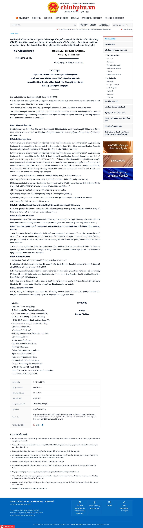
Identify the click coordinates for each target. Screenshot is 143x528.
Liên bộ (109, 71)
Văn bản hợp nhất (112, 101)
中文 (87, 12)
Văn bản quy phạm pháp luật (116, 50)
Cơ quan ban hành (113, 55)
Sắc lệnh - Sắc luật (113, 85)
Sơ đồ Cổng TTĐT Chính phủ (124, 508)
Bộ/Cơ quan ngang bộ (114, 68)
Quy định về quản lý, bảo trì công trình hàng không (29, 488)
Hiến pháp (110, 82)
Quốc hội (110, 59)
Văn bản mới (110, 44)
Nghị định (110, 91)
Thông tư (110, 97)
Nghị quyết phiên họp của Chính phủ (117, 119)
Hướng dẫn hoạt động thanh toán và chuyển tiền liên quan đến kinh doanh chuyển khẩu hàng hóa (46, 451)
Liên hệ (109, 505)
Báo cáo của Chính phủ (113, 126)
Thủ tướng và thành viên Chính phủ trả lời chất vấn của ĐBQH (117, 133)
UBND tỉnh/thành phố (114, 74)
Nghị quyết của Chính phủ (115, 113)
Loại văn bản (111, 78)
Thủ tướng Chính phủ (113, 65)
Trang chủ (14, 34)
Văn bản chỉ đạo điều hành (115, 107)
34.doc (38, 425)
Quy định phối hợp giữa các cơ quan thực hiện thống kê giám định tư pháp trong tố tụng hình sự (45, 472)
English (82, 12)
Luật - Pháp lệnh (112, 88)
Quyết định (110, 94)
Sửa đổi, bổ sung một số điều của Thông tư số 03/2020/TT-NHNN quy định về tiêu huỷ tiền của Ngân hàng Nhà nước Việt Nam (54, 467)
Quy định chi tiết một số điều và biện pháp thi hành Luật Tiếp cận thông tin (38, 461)
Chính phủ (110, 62)
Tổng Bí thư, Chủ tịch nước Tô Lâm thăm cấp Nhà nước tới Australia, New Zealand (70, 29)
